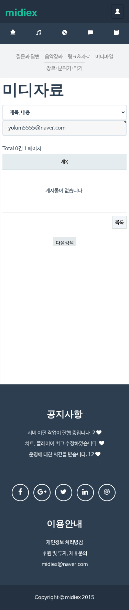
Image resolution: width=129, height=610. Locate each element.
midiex (21, 11)
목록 (119, 222)
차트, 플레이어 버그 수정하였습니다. (61, 443)
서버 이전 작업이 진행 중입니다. (61, 433)
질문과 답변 (28, 57)
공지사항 (65, 413)
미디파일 (104, 57)
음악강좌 (54, 57)
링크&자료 (79, 57)
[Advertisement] (64, 317)
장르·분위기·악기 (64, 68)
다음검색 (65, 243)
